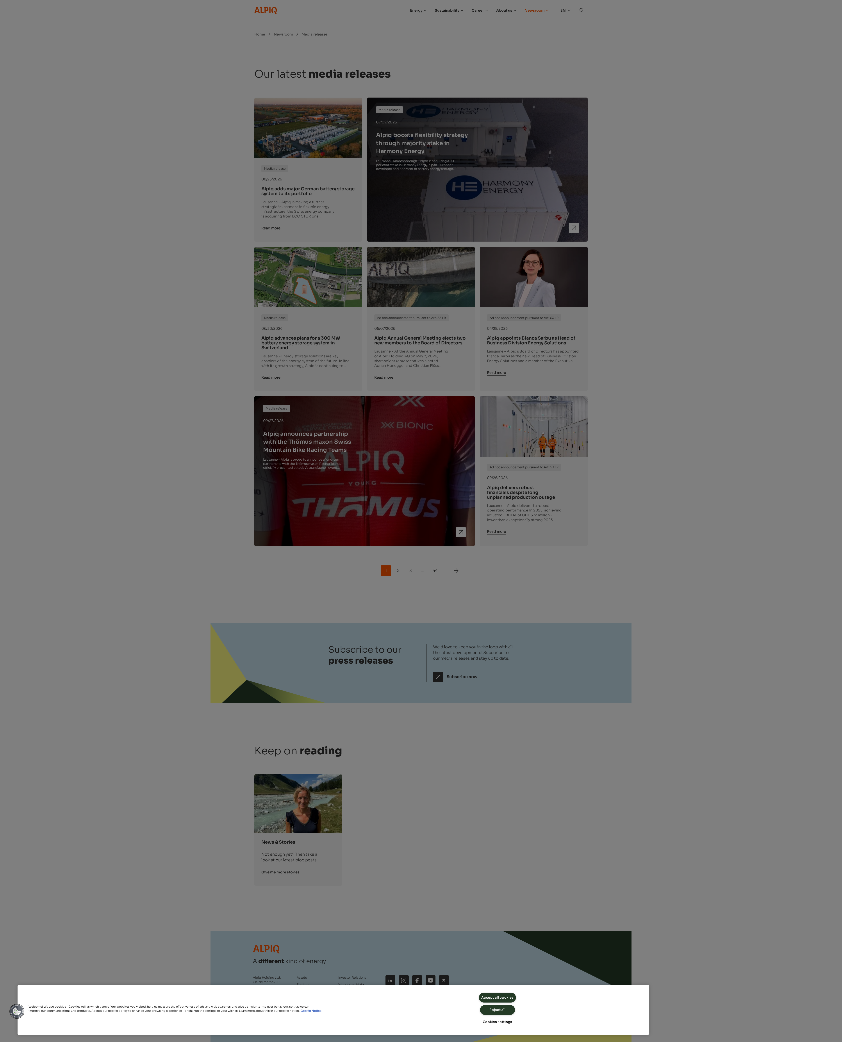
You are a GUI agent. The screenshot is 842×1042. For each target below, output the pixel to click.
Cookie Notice (311, 1011)
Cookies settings (497, 1022)
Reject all (497, 1010)
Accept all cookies (497, 997)
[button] (17, 1011)
